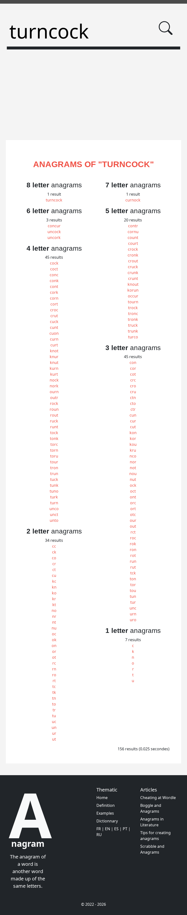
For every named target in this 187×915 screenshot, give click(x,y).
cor (133, 368)
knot (54, 350)
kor (133, 438)
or (54, 651)
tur (133, 602)
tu (54, 715)
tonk (54, 438)
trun (54, 473)
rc (54, 663)
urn (133, 614)
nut (133, 479)
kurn (54, 368)
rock (54, 403)
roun (54, 409)
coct (54, 269)
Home (102, 797)
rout (54, 415)
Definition (105, 805)
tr (54, 710)
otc (133, 514)
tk (54, 692)
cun (133, 415)
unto (54, 520)
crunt (133, 278)
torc (54, 444)
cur (133, 421)
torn (54, 450)
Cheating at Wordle (158, 797)
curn (54, 339)
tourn (133, 302)
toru (54, 456)
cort (54, 304)
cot (133, 374)
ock (133, 485)
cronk (133, 255)
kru (133, 450)
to (54, 704)
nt (54, 622)
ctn (133, 397)
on (54, 645)
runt (54, 426)
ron (133, 549)
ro (54, 674)
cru (133, 391)
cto (133, 403)
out (133, 526)
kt (54, 604)
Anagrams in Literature (152, 822)
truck (133, 325)
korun (133, 290)
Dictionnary (107, 821)
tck (133, 573)
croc (54, 310)
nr (54, 616)
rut (133, 567)
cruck (133, 266)
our (133, 520)
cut (133, 426)
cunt (54, 327)
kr (54, 598)
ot (54, 657)
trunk (133, 331)
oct (133, 491)
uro (133, 619)
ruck (54, 421)
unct (54, 514)
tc (54, 686)
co (54, 558)
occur (133, 296)
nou (133, 473)
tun (133, 596)
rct (133, 532)
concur (54, 226)
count (133, 237)
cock (54, 263)
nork (54, 386)
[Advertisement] (93, 92)
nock (54, 380)
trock (133, 307)
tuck (54, 479)
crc (133, 380)
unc (133, 608)
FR (98, 828)
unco (54, 508)
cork (54, 292)
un (54, 727)
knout (133, 284)
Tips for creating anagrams (155, 835)
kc (54, 581)
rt (54, 680)
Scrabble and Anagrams (152, 849)
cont (54, 286)
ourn (54, 391)
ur (54, 733)
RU (99, 834)
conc (54, 274)
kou (133, 444)
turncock (54, 200)
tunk (54, 485)
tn (54, 698)
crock (133, 249)
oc (54, 634)
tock (54, 432)
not (133, 467)
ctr (133, 409)
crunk (133, 272)
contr (133, 226)
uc (54, 721)
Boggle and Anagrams (150, 808)
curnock (132, 200)
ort (133, 508)
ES (116, 828)
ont (133, 497)
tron (54, 467)
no (54, 610)
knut (54, 362)
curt (54, 345)
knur (54, 356)
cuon (54, 333)
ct (54, 569)
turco (133, 337)
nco (133, 456)
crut (54, 315)
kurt (54, 374)
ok (54, 639)
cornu (133, 231)
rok (133, 543)
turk (54, 497)
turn (54, 502)
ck (54, 552)
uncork (54, 237)
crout (133, 261)
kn (54, 587)
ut (54, 739)
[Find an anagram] (165, 28)
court (133, 243)
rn (54, 669)
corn (54, 298)
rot (133, 555)
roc (133, 538)
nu (54, 628)
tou (133, 590)
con (133, 362)
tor (133, 584)
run (133, 561)
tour (54, 462)
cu (54, 575)
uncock (54, 231)
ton (133, 578)
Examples (105, 813)
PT (125, 828)
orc (133, 502)
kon (133, 432)
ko (54, 593)
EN (107, 828)
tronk (133, 319)
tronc (133, 313)
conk (54, 280)
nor (133, 462)
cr (54, 563)
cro (133, 386)
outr (54, 397)
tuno (54, 491)
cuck (54, 321)
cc (54, 546)
